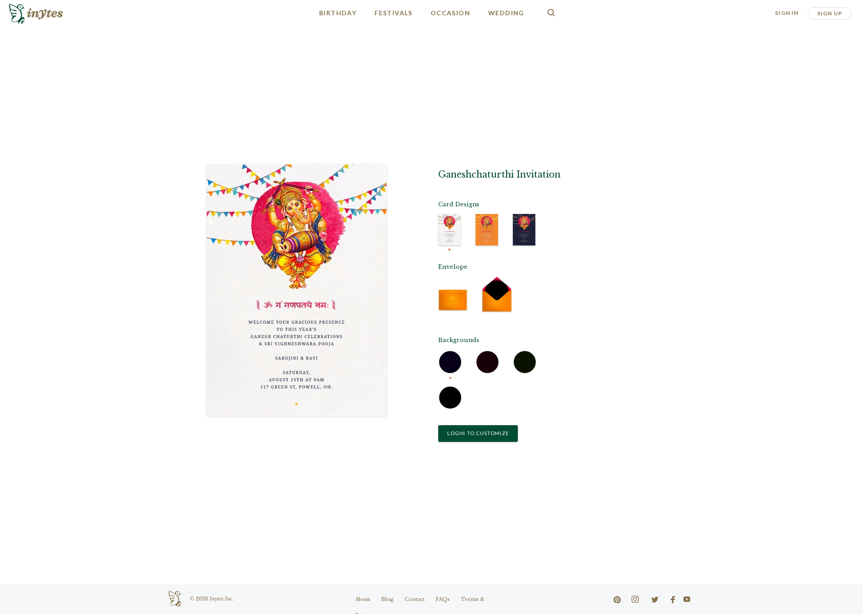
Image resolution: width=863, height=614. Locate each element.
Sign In (786, 12)
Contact (415, 599)
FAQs (443, 599)
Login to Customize (478, 433)
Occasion (450, 13)
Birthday (337, 13)
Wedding (506, 13)
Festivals (393, 13)
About (362, 599)
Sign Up (829, 13)
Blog (387, 599)
